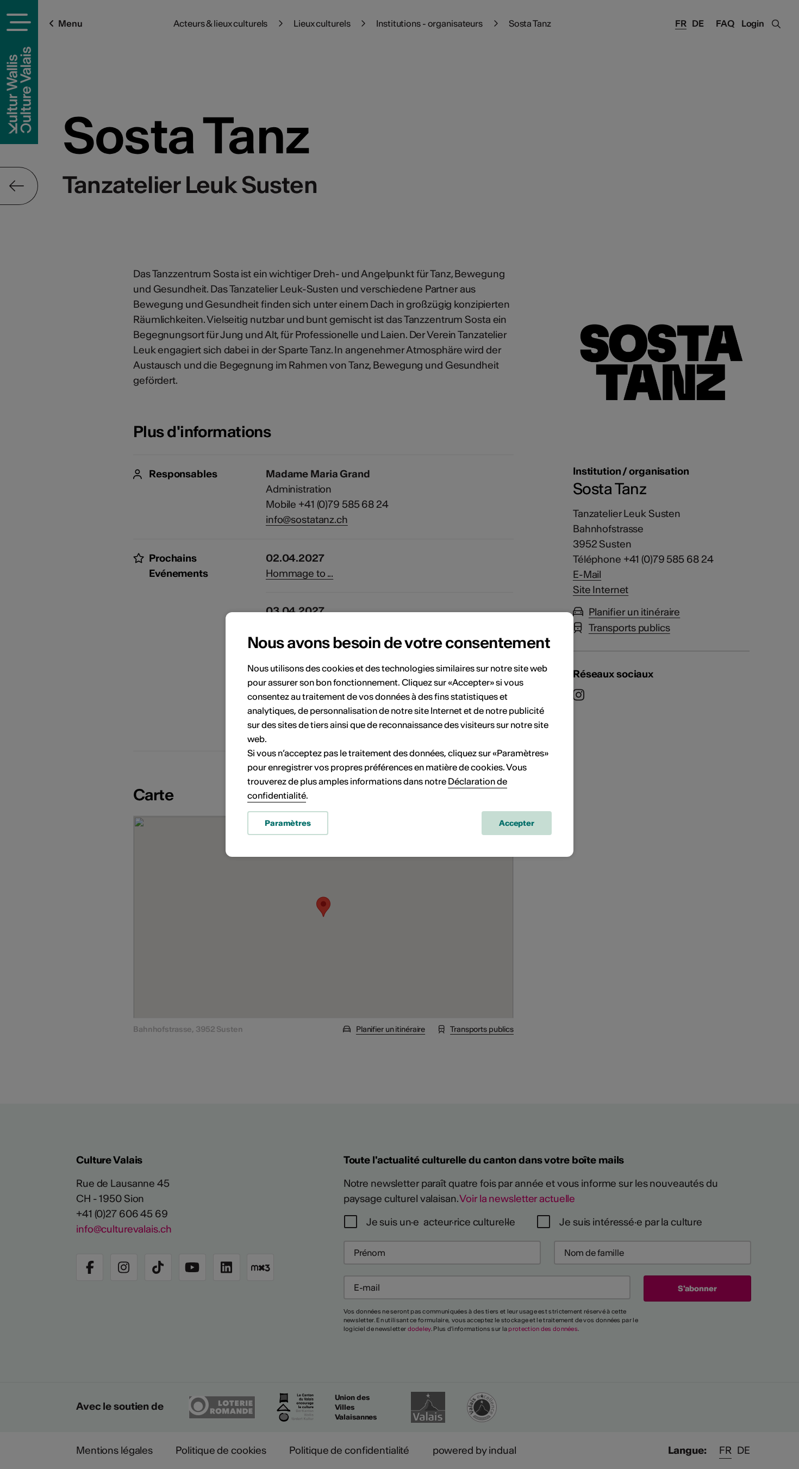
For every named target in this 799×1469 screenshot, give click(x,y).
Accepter (516, 823)
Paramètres (288, 823)
